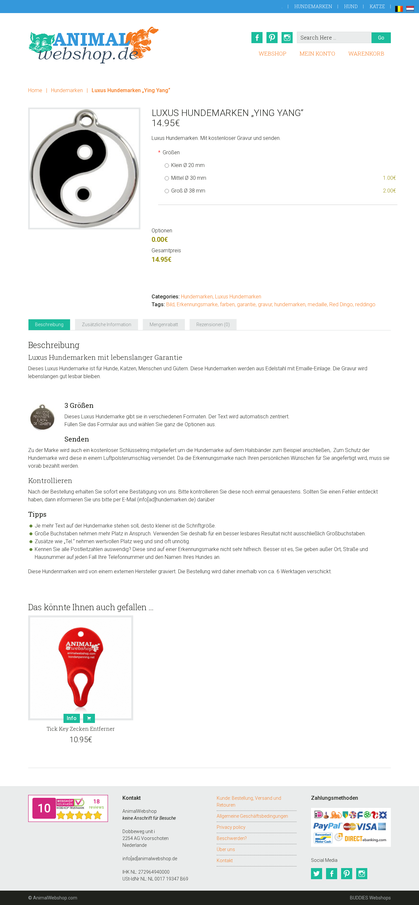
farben (227, 304)
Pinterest (272, 37)
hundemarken (289, 304)
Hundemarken (313, 6)
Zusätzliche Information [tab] (106, 324)
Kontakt (225, 860)
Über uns (226, 849)
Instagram (287, 37)
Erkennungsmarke (197, 304)
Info (72, 718)
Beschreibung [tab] (49, 324)
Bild (170, 304)
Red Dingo (341, 304)
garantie (246, 304)
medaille (317, 304)
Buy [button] (89, 718)
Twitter (316, 873)
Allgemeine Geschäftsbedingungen (252, 816)
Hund (351, 6)
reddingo (365, 304)
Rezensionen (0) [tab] (213, 324)
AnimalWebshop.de (93, 45)
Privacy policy (231, 827)
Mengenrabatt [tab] (164, 324)
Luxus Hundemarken (238, 296)
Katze (377, 6)
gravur (265, 304)
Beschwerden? (232, 838)
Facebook (257, 37)
